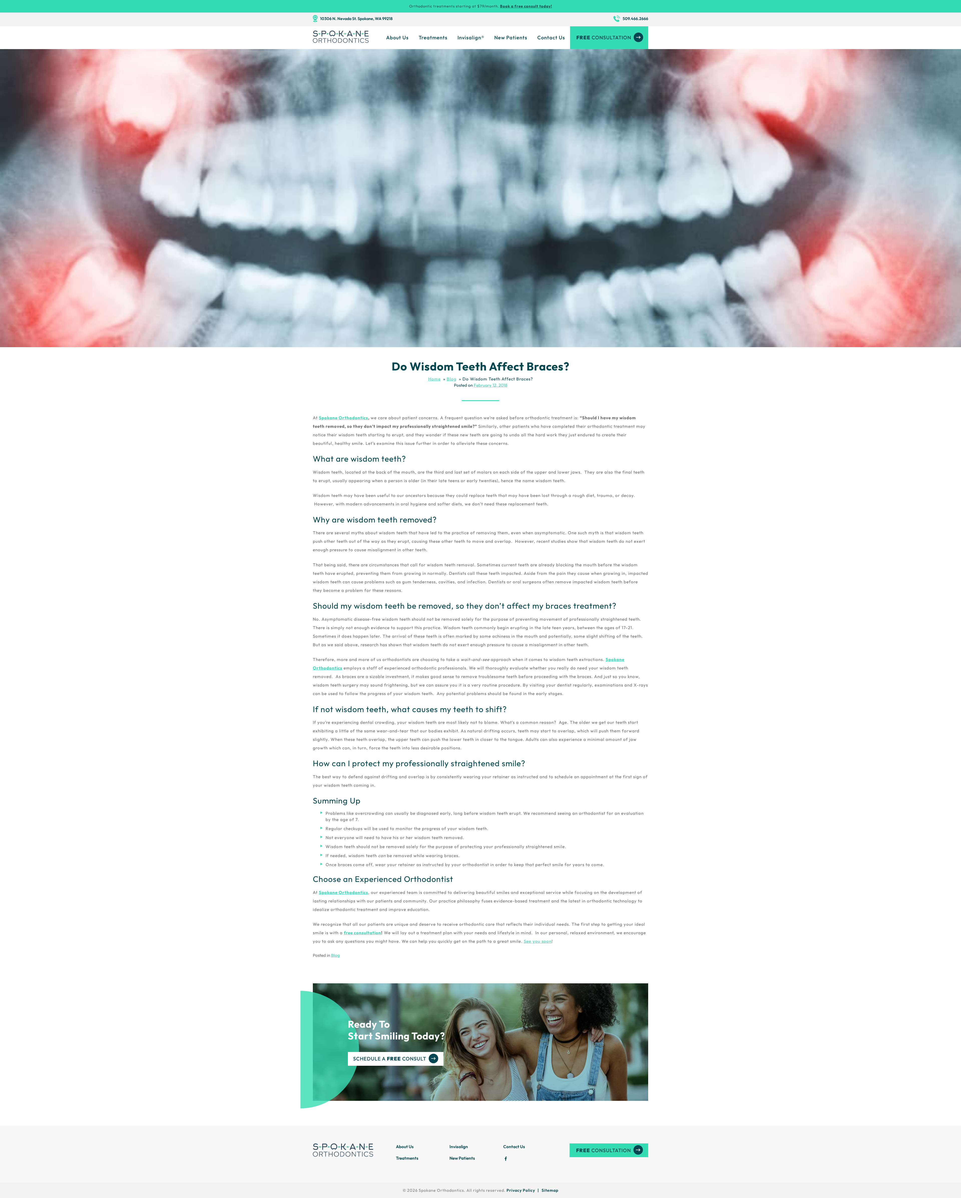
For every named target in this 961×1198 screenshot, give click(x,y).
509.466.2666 (635, 18)
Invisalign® (470, 37)
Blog (335, 955)
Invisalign (458, 1146)
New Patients (510, 37)
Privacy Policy (521, 1190)
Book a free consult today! (526, 6)
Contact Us (551, 37)
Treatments (433, 37)
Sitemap (550, 1190)
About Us (397, 37)
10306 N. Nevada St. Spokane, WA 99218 (356, 18)
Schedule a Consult (389, 1058)
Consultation (603, 37)
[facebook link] (505, 1159)
